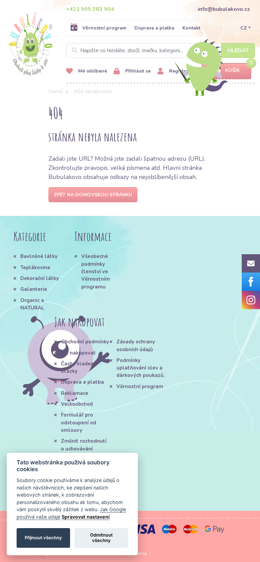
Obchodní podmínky (85, 341)
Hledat (238, 50)
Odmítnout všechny (101, 537)
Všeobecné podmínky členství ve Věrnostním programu (95, 271)
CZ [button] (243, 28)
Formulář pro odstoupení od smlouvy (78, 423)
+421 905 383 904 (90, 9)
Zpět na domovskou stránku (93, 195)
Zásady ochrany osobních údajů (135, 345)
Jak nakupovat (78, 352)
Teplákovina (35, 267)
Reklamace (74, 393)
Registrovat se (185, 71)
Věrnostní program (104, 28)
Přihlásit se (137, 71)
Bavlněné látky (39, 256)
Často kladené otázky (79, 367)
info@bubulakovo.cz (224, 9)
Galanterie (33, 289)
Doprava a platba (154, 28)
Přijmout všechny (43, 537)
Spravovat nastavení (86, 517)
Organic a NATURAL (32, 304)
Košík (232, 70)
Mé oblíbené (92, 71)
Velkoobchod (77, 404)
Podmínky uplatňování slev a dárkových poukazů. (140, 368)
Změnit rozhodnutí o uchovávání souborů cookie (84, 449)
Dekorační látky (39, 278)
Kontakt (191, 28)
